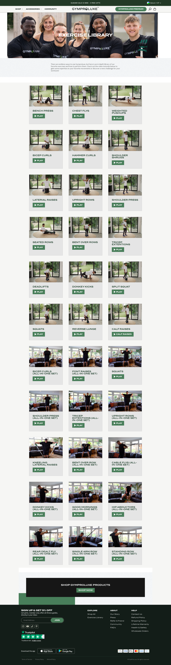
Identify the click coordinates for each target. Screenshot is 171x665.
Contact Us (136, 614)
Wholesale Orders (139, 631)
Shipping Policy (138, 621)
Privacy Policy (39, 659)
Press (113, 617)
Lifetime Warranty (140, 624)
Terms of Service (27, 659)
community (51, 9)
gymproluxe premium (130, 9)
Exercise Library (95, 617)
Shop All (91, 614)
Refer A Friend (117, 621)
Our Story (115, 614)
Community (116, 624)
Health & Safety (139, 628)
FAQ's (113, 628)
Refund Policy (138, 617)
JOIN (57, 620)
